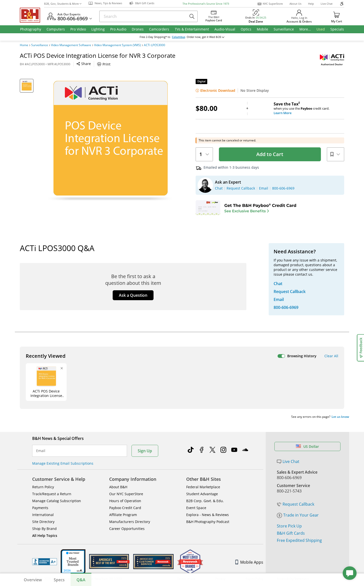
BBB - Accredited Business (44, 561)
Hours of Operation (125, 500)
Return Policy (43, 487)
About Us (295, 3)
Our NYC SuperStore (126, 493)
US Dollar (311, 446)
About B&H (118, 487)
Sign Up (145, 451)
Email (40, 451)
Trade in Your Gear (301, 515)
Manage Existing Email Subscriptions (62, 463)
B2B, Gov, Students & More (61, 3)
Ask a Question (133, 295)
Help (311, 3)
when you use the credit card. (301, 108)
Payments (40, 507)
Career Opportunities (127, 528)
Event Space (196, 507)
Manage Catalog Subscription (56, 500)
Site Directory (43, 521)
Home (24, 45)
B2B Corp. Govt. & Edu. (205, 500)
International (43, 514)
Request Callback (298, 504)
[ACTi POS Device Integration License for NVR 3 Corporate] (110, 141)
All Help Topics (44, 535)
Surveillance (39, 45)
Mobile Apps (251, 562)
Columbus (178, 37)
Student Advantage (202, 493)
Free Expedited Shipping (299, 540)
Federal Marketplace (203, 487)
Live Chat (327, 3)
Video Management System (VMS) (117, 45)
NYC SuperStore (273, 3)
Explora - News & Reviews (207, 514)
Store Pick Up (289, 526)
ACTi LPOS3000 (154, 45)
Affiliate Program (123, 514)
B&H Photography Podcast (207, 521)
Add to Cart (269, 154)
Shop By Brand (44, 528)
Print (106, 64)
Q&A (81, 580)
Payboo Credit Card (125, 507)
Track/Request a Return (51, 493)
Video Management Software (71, 45)
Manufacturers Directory (129, 521)
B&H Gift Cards (291, 533)
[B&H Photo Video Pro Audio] (32, 15)
